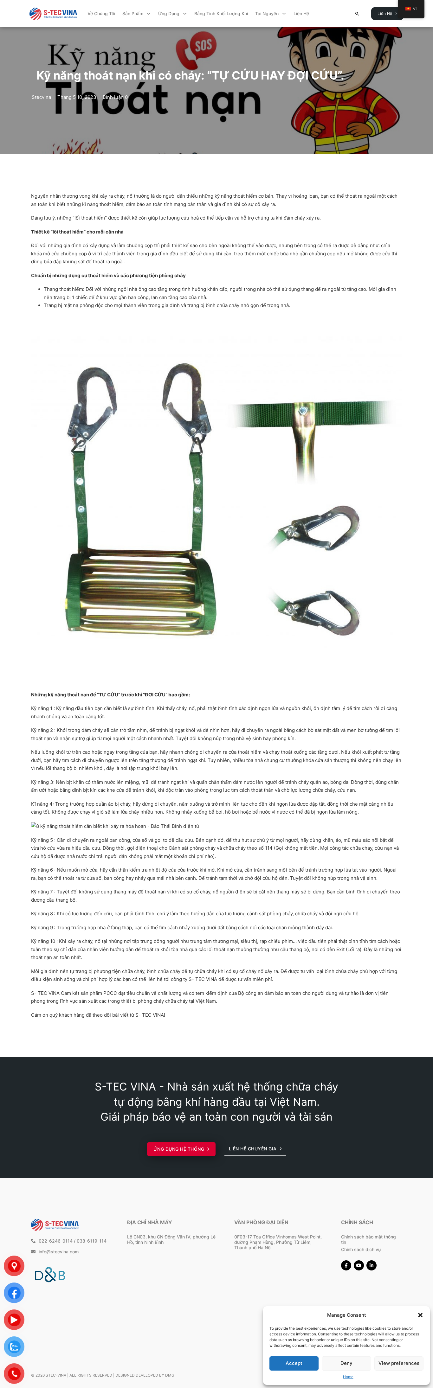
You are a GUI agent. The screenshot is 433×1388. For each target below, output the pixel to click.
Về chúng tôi (101, 13)
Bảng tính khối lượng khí (221, 13)
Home (348, 1376)
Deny (346, 1363)
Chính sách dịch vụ (361, 1249)
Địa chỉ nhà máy (149, 1222)
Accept (294, 1363)
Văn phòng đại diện (261, 1222)
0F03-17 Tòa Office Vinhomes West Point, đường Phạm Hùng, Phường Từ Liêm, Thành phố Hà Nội (278, 1242)
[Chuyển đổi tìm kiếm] (357, 13)
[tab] (197, 831)
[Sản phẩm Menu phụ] (148, 13)
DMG (169, 1375)
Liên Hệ (385, 13)
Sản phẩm (132, 13)
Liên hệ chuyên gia (253, 1148)
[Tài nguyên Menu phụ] (284, 13)
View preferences (398, 1363)
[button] (420, 1315)
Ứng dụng (168, 13)
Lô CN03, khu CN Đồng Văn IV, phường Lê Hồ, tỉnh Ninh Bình (171, 1239)
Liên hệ (301, 13)
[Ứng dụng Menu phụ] (185, 13)
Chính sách (357, 1222)
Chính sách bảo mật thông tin (368, 1239)
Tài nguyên (267, 13)
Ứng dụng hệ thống (178, 1149)
